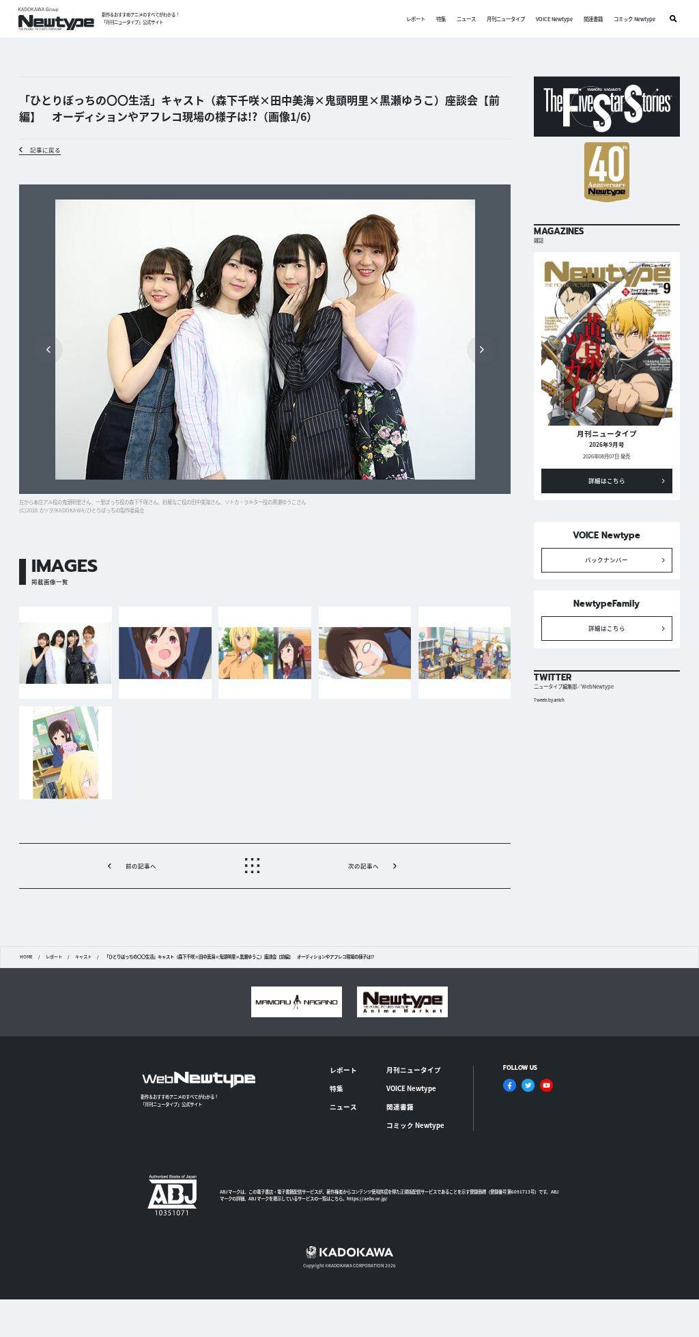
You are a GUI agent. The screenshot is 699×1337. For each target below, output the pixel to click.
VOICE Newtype (554, 18)
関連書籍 (593, 18)
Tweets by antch (549, 700)
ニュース (466, 18)
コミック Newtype (634, 18)
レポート (415, 18)
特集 (441, 18)
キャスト (83, 957)
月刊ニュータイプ (506, 18)
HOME (26, 957)
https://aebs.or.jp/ (367, 1199)
